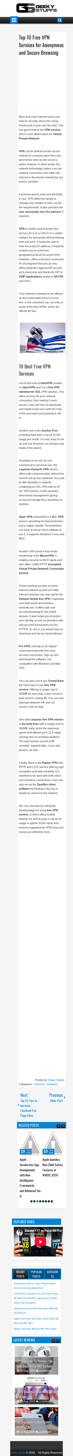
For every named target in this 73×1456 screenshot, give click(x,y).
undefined (45, 1365)
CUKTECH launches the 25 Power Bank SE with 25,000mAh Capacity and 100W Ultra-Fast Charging (36, 1293)
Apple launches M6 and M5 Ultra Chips (35, 1323)
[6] (46, 1196)
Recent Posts (20, 1268)
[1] (31, 1196)
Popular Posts (36, 1268)
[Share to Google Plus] (37, 1134)
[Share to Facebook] (29, 1134)
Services (39, 1084)
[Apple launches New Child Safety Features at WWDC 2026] (30, 1143)
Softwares (52, 1084)
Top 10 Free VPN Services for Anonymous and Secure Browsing (41, 44)
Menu (14, 20)
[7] (49, 1196)
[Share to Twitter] (33, 1134)
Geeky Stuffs (17, 1447)
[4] (40, 1196)
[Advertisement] (46, 83)
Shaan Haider (56, 1080)
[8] (52, 1196)
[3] (37, 1196)
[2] (34, 1196)
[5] (43, 1196)
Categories (52, 1268)
